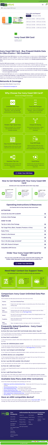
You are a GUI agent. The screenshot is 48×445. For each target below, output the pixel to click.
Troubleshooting (6, 237)
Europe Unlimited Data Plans (11, 390)
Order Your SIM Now (25, 173)
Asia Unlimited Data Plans (10, 388)
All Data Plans (7, 394)
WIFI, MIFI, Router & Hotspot (10, 244)
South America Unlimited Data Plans (13, 391)
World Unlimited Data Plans (10, 387)
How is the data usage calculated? (11, 241)
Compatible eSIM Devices (8, 248)
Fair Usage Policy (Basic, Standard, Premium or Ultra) (16, 227)
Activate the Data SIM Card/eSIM (11, 214)
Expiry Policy (5, 231)
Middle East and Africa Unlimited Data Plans (14, 384)
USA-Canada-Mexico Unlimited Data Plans (14, 393)
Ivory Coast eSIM (36, 400)
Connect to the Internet (8, 234)
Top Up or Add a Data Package (10, 224)
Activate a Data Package (8, 217)
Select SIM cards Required (33, 13)
